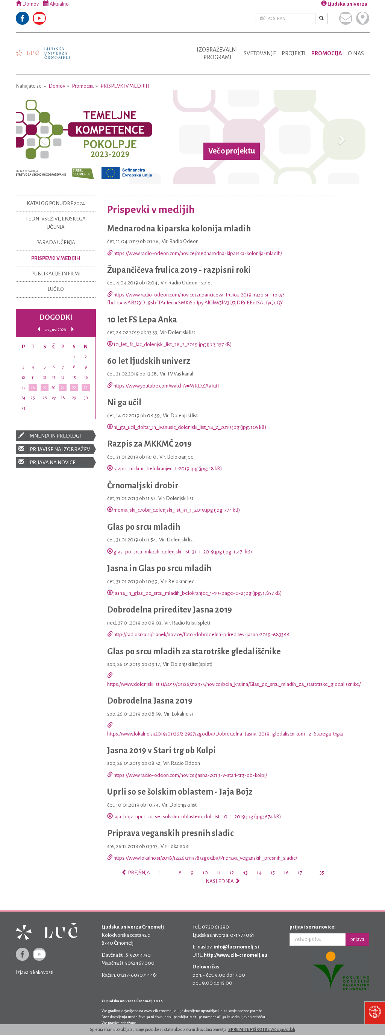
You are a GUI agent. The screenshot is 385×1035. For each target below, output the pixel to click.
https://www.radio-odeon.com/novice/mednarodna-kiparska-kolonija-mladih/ (197, 253)
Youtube (39, 18)
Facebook (22, 18)
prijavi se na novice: (313, 927)
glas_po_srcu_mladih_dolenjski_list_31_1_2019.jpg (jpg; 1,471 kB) (182, 552)
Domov (30, 4)
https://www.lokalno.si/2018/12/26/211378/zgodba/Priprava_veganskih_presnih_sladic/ (205, 858)
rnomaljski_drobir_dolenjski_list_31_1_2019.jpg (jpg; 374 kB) (176, 510)
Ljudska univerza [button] (347, 4)
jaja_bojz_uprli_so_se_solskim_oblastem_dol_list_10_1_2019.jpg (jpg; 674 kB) (197, 816)
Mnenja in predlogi (55, 436)
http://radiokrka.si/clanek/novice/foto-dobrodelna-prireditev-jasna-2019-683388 (201, 634)
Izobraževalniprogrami (217, 53)
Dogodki (55, 317)
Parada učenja (55, 242)
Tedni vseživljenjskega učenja (56, 222)
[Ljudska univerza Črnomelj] (43, 47)
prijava (357, 939)
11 (219, 872)
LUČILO (55, 289)
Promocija (326, 53)
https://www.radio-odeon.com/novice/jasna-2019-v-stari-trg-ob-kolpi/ (190, 775)
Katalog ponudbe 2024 (56, 203)
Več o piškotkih (282, 1029)
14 (259, 872)
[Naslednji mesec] (72, 329)
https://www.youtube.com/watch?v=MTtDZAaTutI (166, 386)
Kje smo (362, 18)
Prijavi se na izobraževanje (62, 449)
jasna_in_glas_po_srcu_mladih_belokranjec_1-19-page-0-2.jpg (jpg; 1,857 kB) (197, 593)
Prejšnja (138, 872)
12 (232, 872)
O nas (356, 53)
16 (286, 872)
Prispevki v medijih (124, 86)
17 (300, 872)
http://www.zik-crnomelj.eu (235, 955)
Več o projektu (231, 151)
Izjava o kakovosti (34, 972)
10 (205, 872)
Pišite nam (345, 18)
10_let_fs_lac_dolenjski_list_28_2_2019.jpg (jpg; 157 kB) (172, 344)
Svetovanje (260, 53)
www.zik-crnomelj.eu (161, 1011)
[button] (42, 137)
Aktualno (59, 4)
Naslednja (220, 881)
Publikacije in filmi (55, 274)
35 (322, 872)
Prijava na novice (52, 462)
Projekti (294, 53)
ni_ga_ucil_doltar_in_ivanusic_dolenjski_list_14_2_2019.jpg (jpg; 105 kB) (189, 427)
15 (273, 872)
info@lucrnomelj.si (236, 947)
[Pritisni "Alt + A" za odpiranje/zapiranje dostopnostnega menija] (374, 1012)
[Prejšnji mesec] (38, 329)
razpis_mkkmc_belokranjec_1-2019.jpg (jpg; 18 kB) (167, 468)
